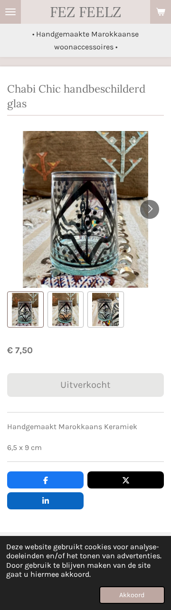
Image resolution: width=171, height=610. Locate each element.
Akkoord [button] (132, 595)
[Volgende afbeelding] (149, 209)
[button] (25, 309)
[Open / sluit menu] (10, 12)
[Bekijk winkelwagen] (160, 12)
